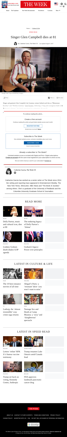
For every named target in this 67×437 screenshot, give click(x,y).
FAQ (29, 418)
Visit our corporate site (55, 431)
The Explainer (15, 10)
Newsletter (61, 97)
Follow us (52, 97)
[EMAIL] (15, 173)
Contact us (48, 160)
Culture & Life (36, 28)
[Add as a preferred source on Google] (33, 424)
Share (7, 97)
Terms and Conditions (41, 415)
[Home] (7, 10)
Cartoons (50, 10)
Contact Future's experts (23, 415)
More (57, 10)
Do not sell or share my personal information (47, 418)
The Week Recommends (28, 10)
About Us (10, 415)
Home (28, 28)
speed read (33, 32)
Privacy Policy (55, 415)
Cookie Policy (8, 418)
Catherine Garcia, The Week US (29, 43)
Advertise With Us (20, 418)
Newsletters (41, 10)
